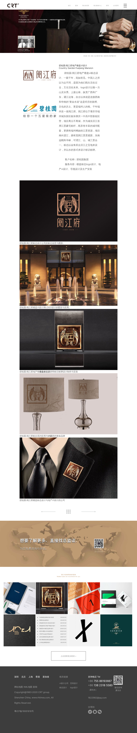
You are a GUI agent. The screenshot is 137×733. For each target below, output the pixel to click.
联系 (107, 5)
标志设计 (63, 687)
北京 (23, 676)
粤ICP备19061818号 (24, 711)
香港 (38, 676)
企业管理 (116, 5)
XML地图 (28, 687)
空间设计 (74, 683)
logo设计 (74, 687)
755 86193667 (103, 681)
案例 (76, 5)
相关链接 (63, 676)
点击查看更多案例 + (68, 656)
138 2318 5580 (103, 685)
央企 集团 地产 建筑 (98, 56)
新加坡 (46, 676)
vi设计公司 (63, 683)
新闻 (35, 687)
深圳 (16, 676)
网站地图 (18, 687)
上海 (30, 676)
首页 (69, 5)
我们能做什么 (98, 5)
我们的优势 (85, 5)
